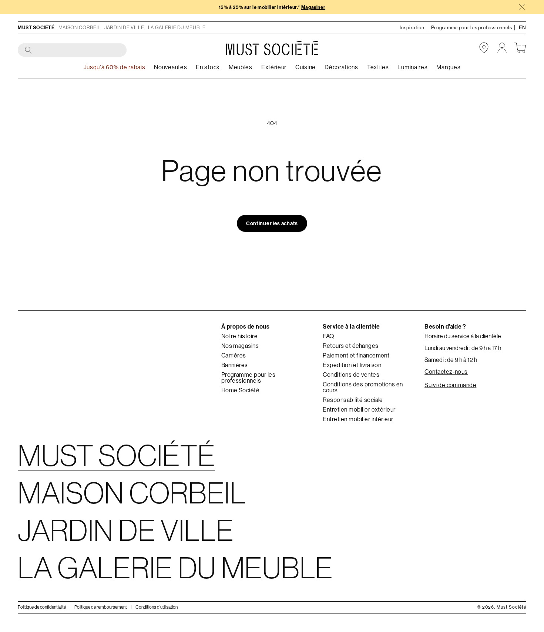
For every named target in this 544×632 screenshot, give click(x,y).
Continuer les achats (272, 223)
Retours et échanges (350, 346)
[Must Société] (272, 48)
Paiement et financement (356, 355)
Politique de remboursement (100, 607)
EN (522, 27)
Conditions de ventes (351, 374)
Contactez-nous (446, 372)
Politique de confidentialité (42, 607)
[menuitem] (208, 67)
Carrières (233, 355)
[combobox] (72, 50)
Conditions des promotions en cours (363, 387)
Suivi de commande (450, 385)
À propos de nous (245, 326)
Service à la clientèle (351, 326)
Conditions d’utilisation (156, 607)
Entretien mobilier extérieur (359, 409)
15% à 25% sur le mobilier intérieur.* (272, 7)
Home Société (240, 390)
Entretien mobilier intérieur (358, 419)
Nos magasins (240, 346)
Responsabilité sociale (353, 400)
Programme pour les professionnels (248, 377)
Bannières (234, 365)
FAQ (328, 336)
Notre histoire (239, 336)
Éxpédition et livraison (352, 365)
